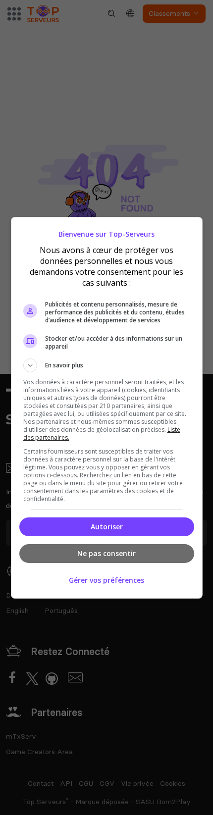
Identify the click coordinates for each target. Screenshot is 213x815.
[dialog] (107, 408)
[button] (106, 365)
